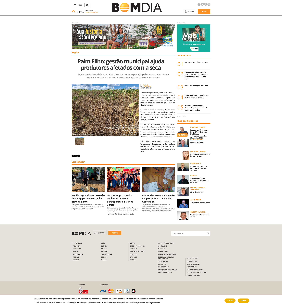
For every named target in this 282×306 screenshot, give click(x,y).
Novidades (163, 251)
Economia (77, 243)
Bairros (133, 257)
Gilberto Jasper (197, 212)
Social (133, 260)
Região (76, 257)
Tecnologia (106, 254)
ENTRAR (101, 233)
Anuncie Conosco (195, 270)
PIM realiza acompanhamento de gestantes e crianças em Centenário (158, 198)
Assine (204, 11)
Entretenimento (165, 243)
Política (76, 246)
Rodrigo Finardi (197, 127)
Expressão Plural (166, 257)
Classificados (193, 261)
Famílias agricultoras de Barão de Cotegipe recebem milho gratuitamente (88, 198)
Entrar (191, 11)
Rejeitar (243, 300)
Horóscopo (163, 267)
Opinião (161, 249)
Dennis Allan (196, 140)
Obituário (162, 246)
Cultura (105, 251)
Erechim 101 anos (137, 251)
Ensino (76, 251)
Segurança (78, 254)
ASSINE (115, 233)
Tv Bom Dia (163, 261)
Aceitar (230, 300)
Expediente (192, 267)
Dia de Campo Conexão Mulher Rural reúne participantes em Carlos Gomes (120, 200)
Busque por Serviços (167, 270)
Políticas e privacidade (197, 272)
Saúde (132, 243)
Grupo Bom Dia (193, 264)
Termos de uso (193, 275)
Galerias (162, 264)
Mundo (104, 246)
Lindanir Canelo (197, 151)
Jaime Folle (195, 200)
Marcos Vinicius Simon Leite (197, 188)
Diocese (193, 176)
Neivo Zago (195, 163)
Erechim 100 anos (137, 246)
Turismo (133, 254)
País (103, 243)
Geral (104, 260)
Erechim (104, 257)
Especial (133, 249)
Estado (76, 260)
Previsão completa (91, 12)
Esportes (77, 249)
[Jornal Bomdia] (137, 7)
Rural (104, 249)
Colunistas (163, 258)
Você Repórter (165, 272)
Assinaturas (192, 258)
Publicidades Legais (167, 254)
